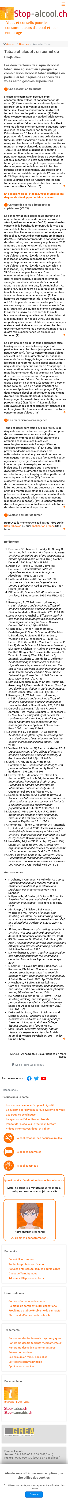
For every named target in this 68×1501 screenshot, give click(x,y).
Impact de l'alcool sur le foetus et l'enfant (31, 1124)
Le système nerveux (53, 1109)
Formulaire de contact (33, 1301)
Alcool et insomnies (29, 1151)
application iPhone (43, 526)
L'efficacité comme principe (25, 1361)
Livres (19, 1402)
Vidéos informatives (18, 1128)
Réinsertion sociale (20, 1352)
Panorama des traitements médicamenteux (35, 1343)
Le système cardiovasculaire (23, 1109)
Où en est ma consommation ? (29, 1237)
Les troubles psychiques (21, 1114)
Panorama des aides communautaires (32, 1347)
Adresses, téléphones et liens (26, 1278)
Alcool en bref (25, 1259)
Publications (49, 1305)
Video (26, 1402)
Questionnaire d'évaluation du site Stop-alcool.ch (34, 1180)
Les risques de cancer (19, 1105)
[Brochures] (11, 1393)
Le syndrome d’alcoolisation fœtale (27, 1119)
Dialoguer (14, 1273)
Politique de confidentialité (25, 1305)
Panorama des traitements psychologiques (35, 1338)
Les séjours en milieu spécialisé (28, 1357)
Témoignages (28, 1273)
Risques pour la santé (46, 1268)
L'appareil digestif (43, 1105)
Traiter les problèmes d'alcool (26, 1264)
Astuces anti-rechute (21, 1268)
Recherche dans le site (36, 1315)
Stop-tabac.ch (13, 526)
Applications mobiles (21, 1366)
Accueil (13, 1259)
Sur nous (14, 1301)
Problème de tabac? (21, 1310)
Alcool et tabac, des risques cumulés (39, 1138)
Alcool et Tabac (40, 1128)
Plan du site (16, 1315)
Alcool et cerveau (27, 1165)
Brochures (9, 1402)
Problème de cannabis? (47, 1310)
